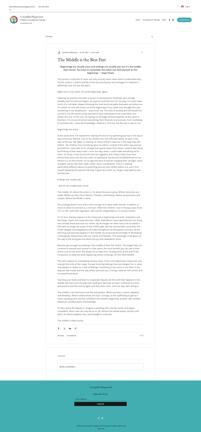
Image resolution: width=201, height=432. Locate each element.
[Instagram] (173, 20)
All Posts (49, 36)
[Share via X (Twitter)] (64, 328)
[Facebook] (169, 20)
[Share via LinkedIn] (70, 328)
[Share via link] (76, 328)
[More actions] (142, 52)
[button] (152, 36)
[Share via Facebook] (58, 328)
